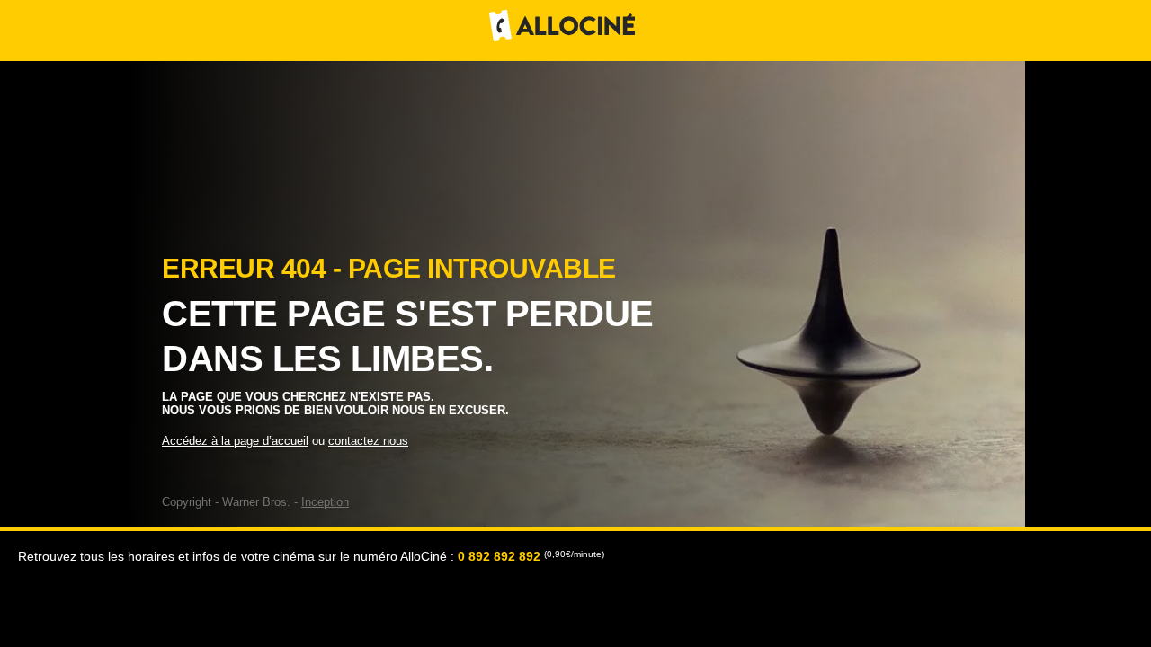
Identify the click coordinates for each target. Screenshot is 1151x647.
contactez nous (368, 441)
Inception (325, 502)
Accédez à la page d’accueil (235, 441)
